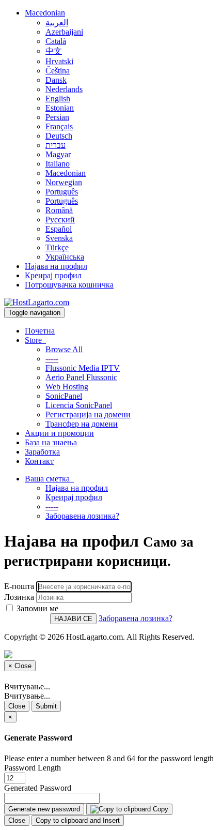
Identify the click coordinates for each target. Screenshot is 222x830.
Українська (64, 256)
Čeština (57, 70)
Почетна (40, 330)
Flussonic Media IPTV (82, 368)
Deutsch (58, 135)
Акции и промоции (59, 433)
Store (35, 340)
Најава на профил (56, 266)
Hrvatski (59, 61)
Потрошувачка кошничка (69, 284)
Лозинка (19, 597)
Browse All (64, 349)
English (57, 98)
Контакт (39, 461)
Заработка (42, 451)
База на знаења (51, 442)
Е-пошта (19, 586)
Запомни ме (36, 608)
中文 (53, 51)
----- (51, 358)
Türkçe (57, 247)
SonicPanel (63, 395)
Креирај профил (53, 275)
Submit (46, 706)
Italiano (57, 163)
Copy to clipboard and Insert (78, 820)
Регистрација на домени (88, 414)
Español (58, 228)
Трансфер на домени (81, 423)
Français (59, 126)
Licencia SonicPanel (78, 405)
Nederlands (64, 89)
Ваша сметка (49, 478)
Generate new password (44, 809)
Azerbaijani (64, 31)
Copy (159, 809)
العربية (56, 22)
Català (55, 41)
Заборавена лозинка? (82, 515)
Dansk (56, 80)
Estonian (59, 107)
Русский (60, 219)
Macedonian (45, 12)
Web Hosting (66, 386)
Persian (57, 117)
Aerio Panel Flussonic (81, 377)
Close (16, 706)
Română (59, 210)
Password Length (32, 767)
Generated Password (37, 787)
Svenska (59, 238)
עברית (55, 145)
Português (61, 191)
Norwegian (63, 182)
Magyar (58, 154)
